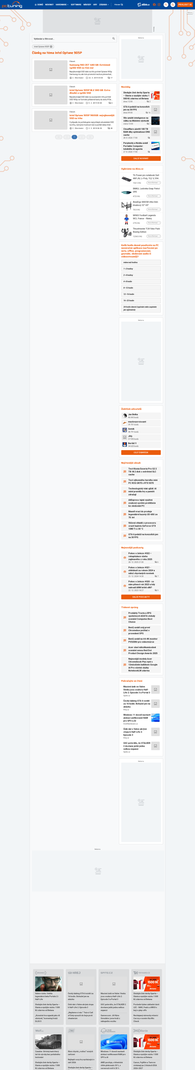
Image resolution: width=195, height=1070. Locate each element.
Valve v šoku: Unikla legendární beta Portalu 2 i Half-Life (46, 996)
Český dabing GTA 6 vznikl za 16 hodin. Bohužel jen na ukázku (136, 704)
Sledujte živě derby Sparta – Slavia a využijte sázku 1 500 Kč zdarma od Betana (47, 1007)
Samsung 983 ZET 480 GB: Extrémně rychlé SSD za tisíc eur (90, 66)
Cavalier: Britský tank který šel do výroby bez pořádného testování (47, 1054)
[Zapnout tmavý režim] (172, 4)
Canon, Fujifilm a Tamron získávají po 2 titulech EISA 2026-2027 (145, 1065)
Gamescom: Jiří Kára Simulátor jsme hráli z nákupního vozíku (110, 1018)
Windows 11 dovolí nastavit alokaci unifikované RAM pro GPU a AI (136, 718)
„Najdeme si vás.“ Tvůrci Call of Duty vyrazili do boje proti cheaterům (80, 1015)
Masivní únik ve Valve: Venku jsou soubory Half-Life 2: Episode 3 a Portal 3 (136, 689)
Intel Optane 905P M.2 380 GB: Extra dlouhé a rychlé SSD (90, 92)
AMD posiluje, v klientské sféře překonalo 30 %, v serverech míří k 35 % (112, 1065)
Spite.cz (126, 696)
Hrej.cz (126, 710)
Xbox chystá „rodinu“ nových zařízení (80, 1052)
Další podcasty (141, 597)
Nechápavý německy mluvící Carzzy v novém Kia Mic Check (145, 1018)
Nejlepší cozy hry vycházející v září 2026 (81, 1061)
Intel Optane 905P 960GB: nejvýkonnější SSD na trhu (92, 117)
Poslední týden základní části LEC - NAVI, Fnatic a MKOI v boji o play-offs (146, 1007)
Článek (72, 61)
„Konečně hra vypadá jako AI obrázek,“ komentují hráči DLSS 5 (47, 1018)
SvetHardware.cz (130, 724)
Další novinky (141, 158)
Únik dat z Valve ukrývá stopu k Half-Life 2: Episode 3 (135, 732)
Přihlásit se (185, 5)
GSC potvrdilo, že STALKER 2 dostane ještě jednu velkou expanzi (136, 746)
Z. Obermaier (78, 78)
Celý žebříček (141, 452)
